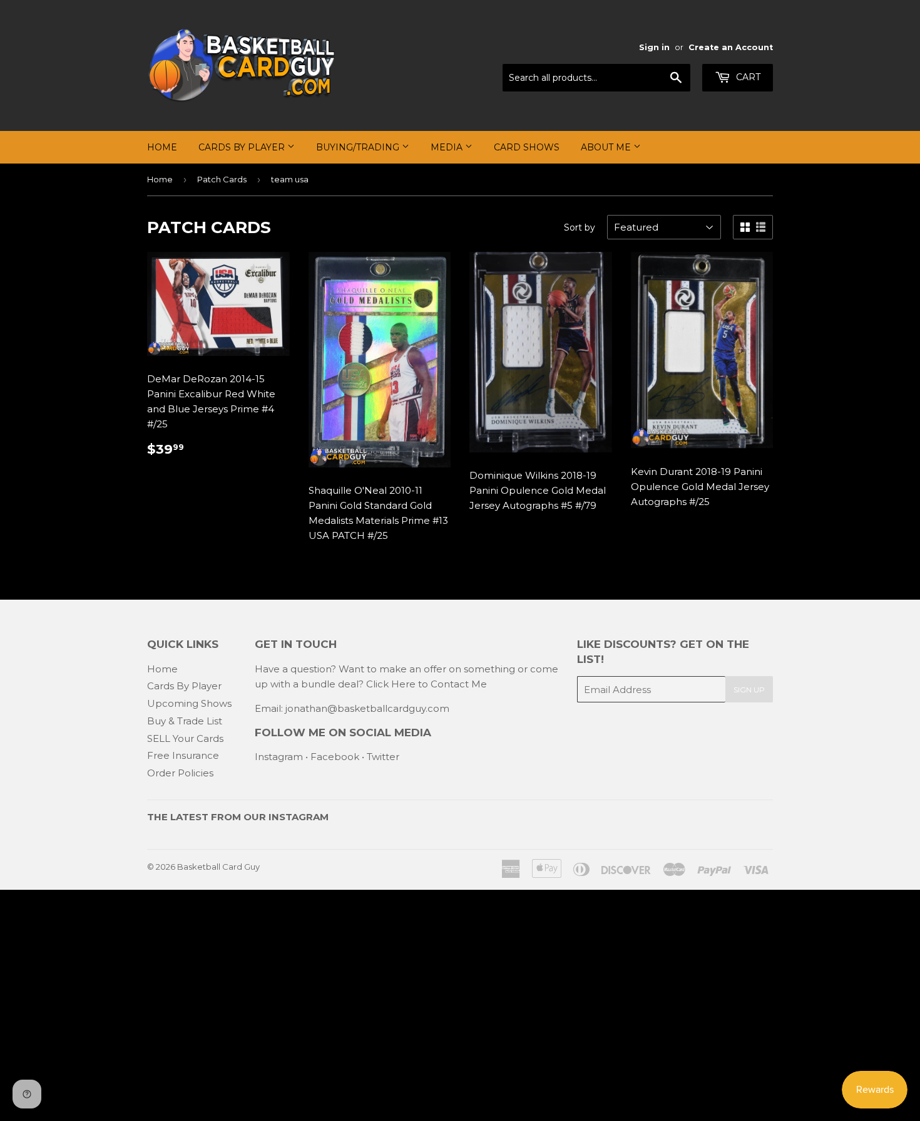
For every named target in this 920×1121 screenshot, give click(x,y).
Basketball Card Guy (218, 867)
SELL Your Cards (185, 738)
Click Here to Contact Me (426, 684)
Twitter (383, 757)
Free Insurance (183, 755)
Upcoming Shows (189, 703)
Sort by (579, 227)
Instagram (279, 757)
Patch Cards (222, 179)
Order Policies (180, 773)
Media (448, 147)
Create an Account (730, 47)
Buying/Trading (359, 147)
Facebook (334, 757)
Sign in (654, 47)
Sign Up (749, 689)
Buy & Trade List (184, 721)
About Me (607, 147)
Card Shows (527, 147)
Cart (746, 77)
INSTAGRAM (298, 817)
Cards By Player (242, 147)
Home (162, 147)
